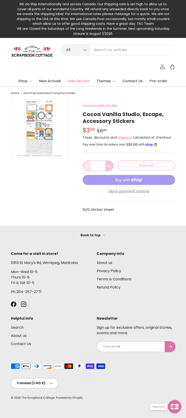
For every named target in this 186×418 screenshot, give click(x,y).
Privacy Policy (109, 271)
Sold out (146, 165)
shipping (125, 137)
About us (104, 262)
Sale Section (79, 81)
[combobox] (118, 50)
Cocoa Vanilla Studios (100, 105)
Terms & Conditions (114, 279)
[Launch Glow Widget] (174, 406)
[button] (172, 67)
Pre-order (158, 81)
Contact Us (132, 81)
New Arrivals (50, 81)
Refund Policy (108, 287)
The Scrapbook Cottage (38, 398)
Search (17, 327)
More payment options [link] (128, 191)
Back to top (91, 235)
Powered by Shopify (69, 398)
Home (15, 93)
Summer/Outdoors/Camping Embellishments (50, 93)
